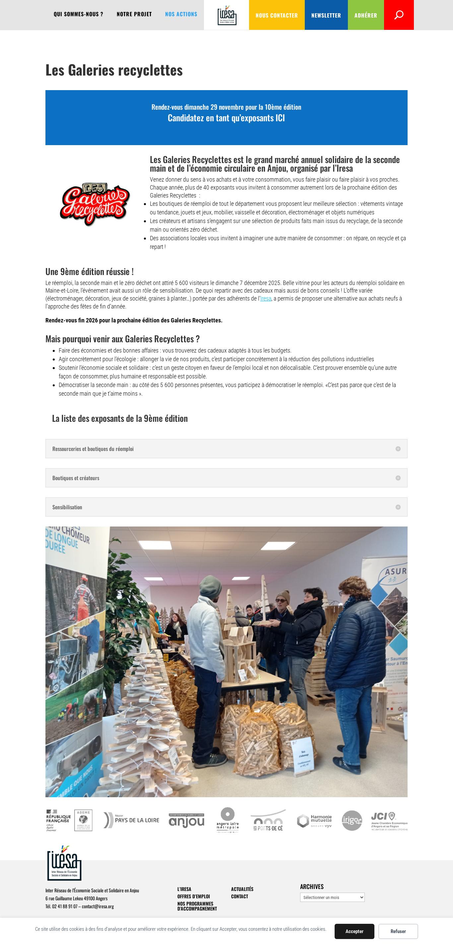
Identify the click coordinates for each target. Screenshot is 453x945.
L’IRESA (184, 888)
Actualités (242, 888)
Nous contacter (277, 15)
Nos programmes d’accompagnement (197, 906)
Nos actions (181, 15)
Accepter (354, 931)
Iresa (265, 298)
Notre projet (134, 15)
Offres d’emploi (193, 896)
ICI (280, 117)
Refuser (398, 931)
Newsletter (326, 15)
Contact (239, 896)
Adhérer (366, 15)
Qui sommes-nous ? (78, 15)
